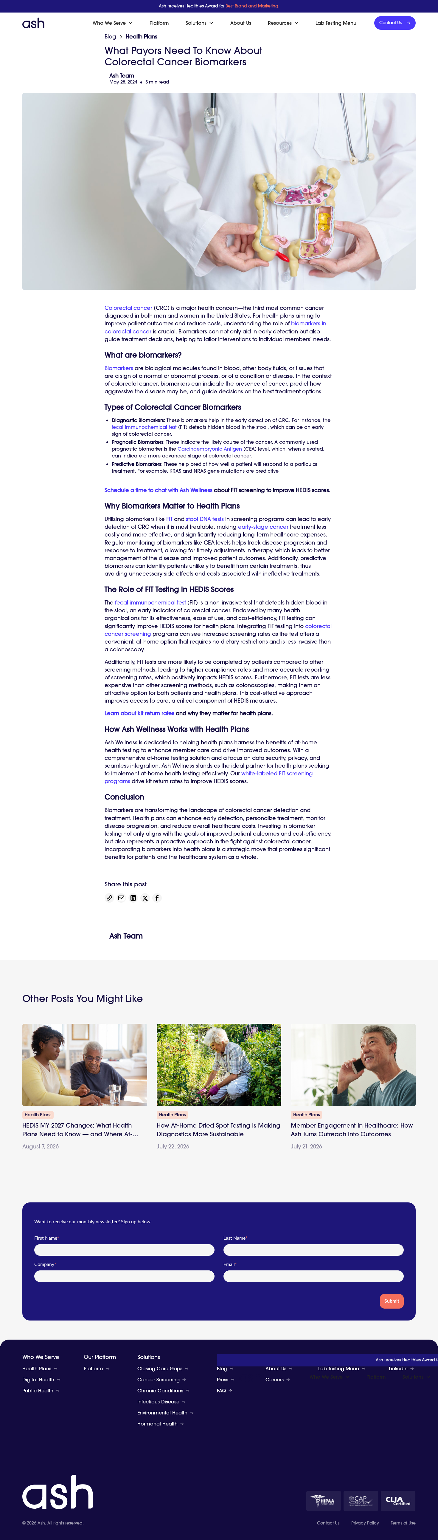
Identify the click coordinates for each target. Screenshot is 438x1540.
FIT (169, 519)
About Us (240, 23)
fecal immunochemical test (144, 427)
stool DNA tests (205, 519)
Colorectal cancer (128, 308)
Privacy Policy (365, 1523)
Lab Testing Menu (336, 23)
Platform (159, 23)
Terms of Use (403, 1523)
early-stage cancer (263, 527)
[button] (112, 23)
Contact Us (328, 1523)
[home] (33, 23)
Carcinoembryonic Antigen (210, 449)
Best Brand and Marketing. (252, 6)
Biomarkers (119, 368)
